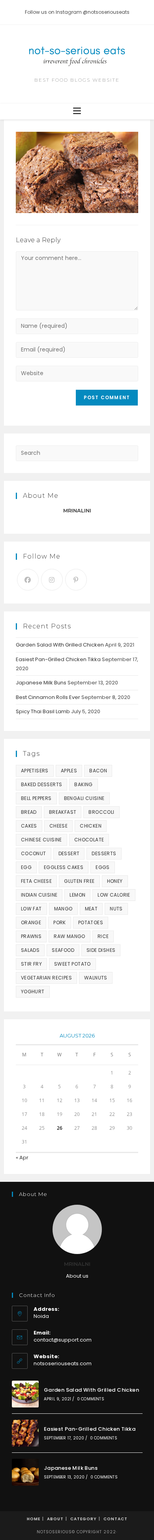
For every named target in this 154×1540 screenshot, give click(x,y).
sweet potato (72, 964)
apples (69, 770)
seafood (63, 950)
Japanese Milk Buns (41, 682)
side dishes (100, 950)
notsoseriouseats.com (63, 1363)
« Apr (22, 1157)
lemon (77, 894)
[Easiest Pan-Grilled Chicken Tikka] (25, 1433)
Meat (91, 908)
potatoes (90, 922)
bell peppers (36, 798)
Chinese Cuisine (41, 839)
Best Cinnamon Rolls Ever (48, 697)
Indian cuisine (39, 894)
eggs (103, 867)
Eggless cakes (63, 867)
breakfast (63, 812)
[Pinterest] (76, 580)
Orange (31, 922)
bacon (98, 770)
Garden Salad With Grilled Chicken (60, 645)
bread (29, 812)
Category (83, 1519)
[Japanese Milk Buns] (25, 1472)
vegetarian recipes (46, 977)
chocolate (89, 839)
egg (26, 867)
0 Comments (90, 1399)
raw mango (69, 936)
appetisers (35, 770)
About (55, 1519)
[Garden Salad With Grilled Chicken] (25, 1394)
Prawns (31, 936)
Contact (115, 1519)
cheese (58, 825)
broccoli (101, 812)
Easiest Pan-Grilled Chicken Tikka (58, 659)
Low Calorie (114, 894)
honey (115, 881)
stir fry (31, 964)
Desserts (104, 853)
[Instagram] (52, 580)
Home (33, 1519)
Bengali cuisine (84, 798)
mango (63, 908)
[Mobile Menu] (77, 111)
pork (59, 922)
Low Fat (31, 908)
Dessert (69, 853)
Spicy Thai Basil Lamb (43, 711)
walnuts (95, 977)
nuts (116, 908)
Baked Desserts (41, 784)
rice (103, 936)
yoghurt (33, 991)
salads (30, 950)
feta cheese (36, 881)
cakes (29, 825)
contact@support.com (63, 1340)
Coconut (33, 853)
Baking (83, 784)
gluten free (79, 881)
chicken (90, 825)
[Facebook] (28, 580)
